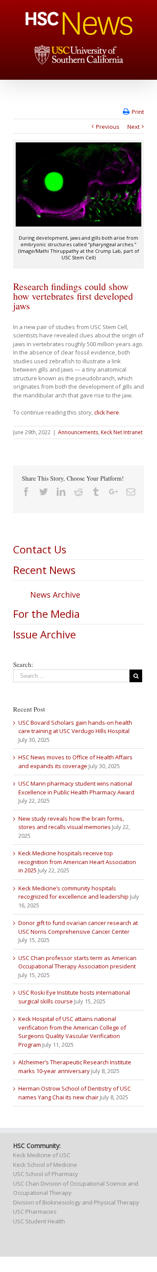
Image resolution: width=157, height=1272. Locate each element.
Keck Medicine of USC (41, 1155)
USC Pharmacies (35, 1211)
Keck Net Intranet (122, 432)
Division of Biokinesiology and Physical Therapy (76, 1202)
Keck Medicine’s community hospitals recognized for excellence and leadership (73, 892)
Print (138, 112)
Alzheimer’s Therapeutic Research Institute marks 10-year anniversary (74, 1066)
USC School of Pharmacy (45, 1174)
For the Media (46, 613)
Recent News (44, 570)
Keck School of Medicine (45, 1165)
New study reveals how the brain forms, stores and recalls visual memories (71, 823)
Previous (107, 127)
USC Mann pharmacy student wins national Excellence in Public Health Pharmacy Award (76, 787)
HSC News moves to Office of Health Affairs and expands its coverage (75, 761)
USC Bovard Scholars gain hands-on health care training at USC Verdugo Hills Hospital (75, 727)
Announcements (78, 432)
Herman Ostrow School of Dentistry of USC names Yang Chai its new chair (74, 1092)
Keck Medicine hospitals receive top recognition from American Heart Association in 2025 (77, 861)
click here (106, 412)
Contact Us (39, 549)
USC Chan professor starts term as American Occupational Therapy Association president (77, 962)
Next (133, 127)
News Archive (55, 594)
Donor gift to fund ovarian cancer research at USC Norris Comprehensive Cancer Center (78, 927)
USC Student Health (39, 1221)
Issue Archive (44, 634)
